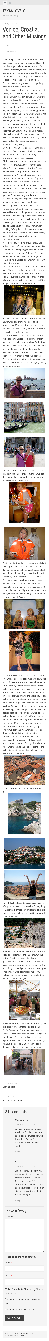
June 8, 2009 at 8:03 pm (25, 1166)
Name (8, 1262)
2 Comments (11, 52)
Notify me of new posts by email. (22, 1309)
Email (8, 1275)
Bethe (19, 24)
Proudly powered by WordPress (19, 1333)
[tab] (5, 3)
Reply (17, 1151)
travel (9, 46)
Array (22, 1336)
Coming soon (10, 1085)
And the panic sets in (13, 1099)
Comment (10, 1216)
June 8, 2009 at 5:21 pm (25, 1125)
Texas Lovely (14, 10)
